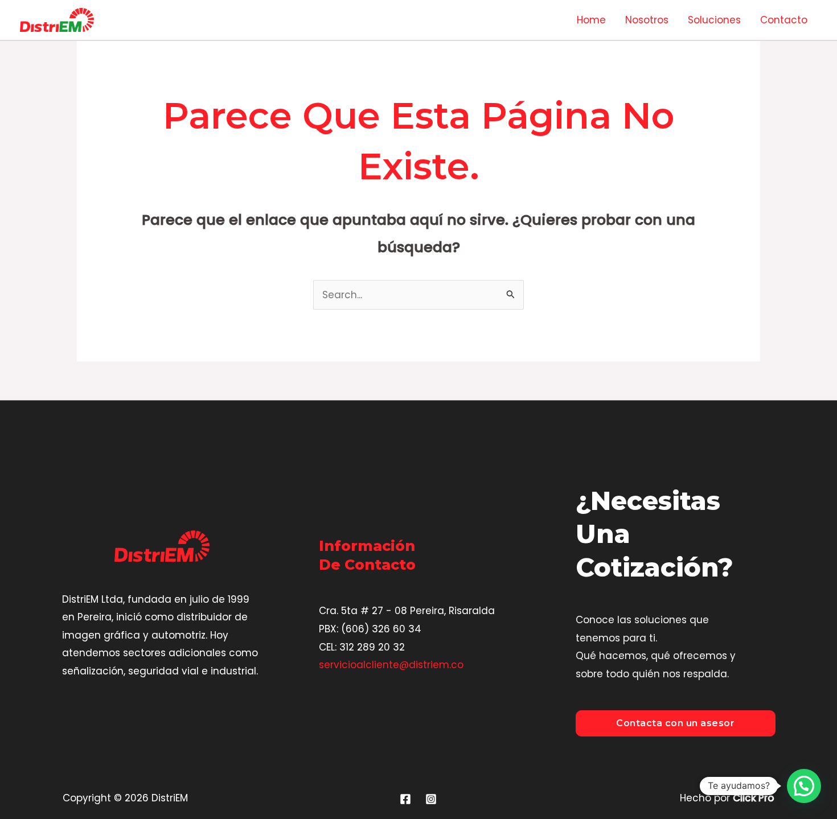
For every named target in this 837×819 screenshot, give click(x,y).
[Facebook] (405, 799)
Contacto (783, 20)
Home (591, 20)
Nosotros (646, 20)
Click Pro (753, 798)
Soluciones (714, 20)
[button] (804, 786)
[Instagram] (431, 799)
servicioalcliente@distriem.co (391, 665)
